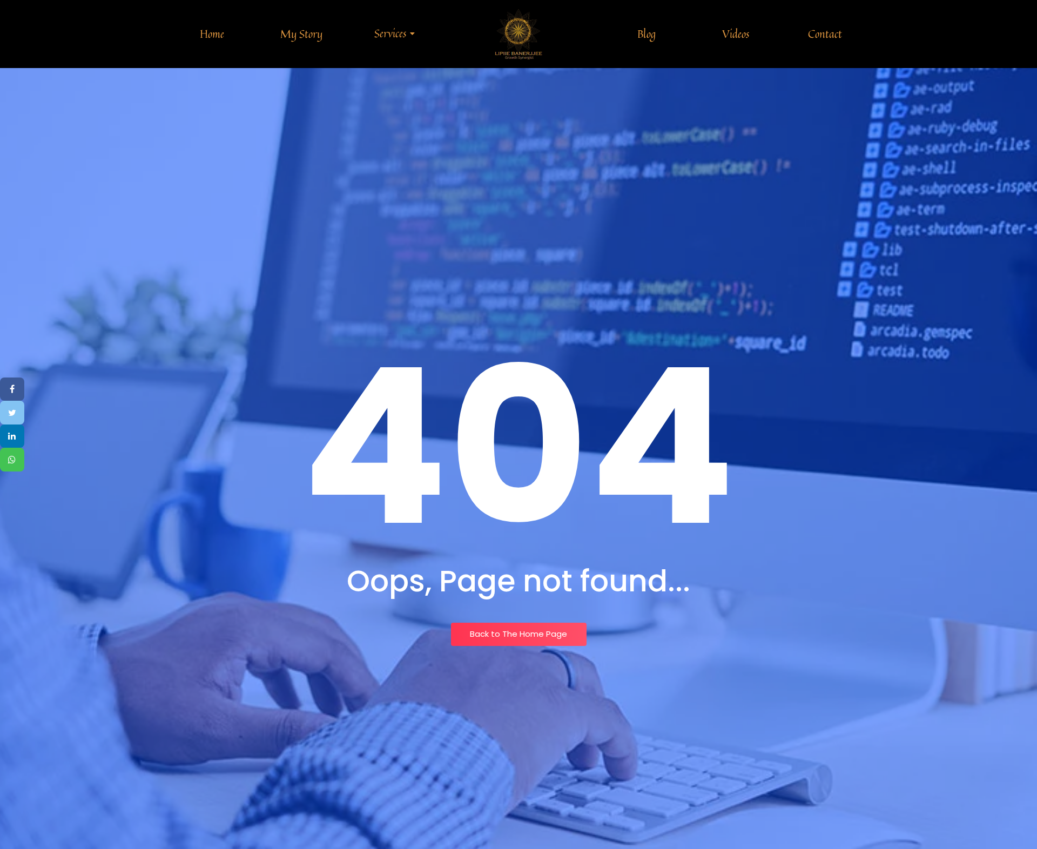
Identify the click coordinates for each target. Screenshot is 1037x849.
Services (390, 33)
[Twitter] (12, 413)
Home (212, 33)
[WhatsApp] (12, 460)
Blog (646, 33)
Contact (825, 33)
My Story (301, 33)
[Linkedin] (12, 436)
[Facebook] (12, 389)
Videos (735, 33)
